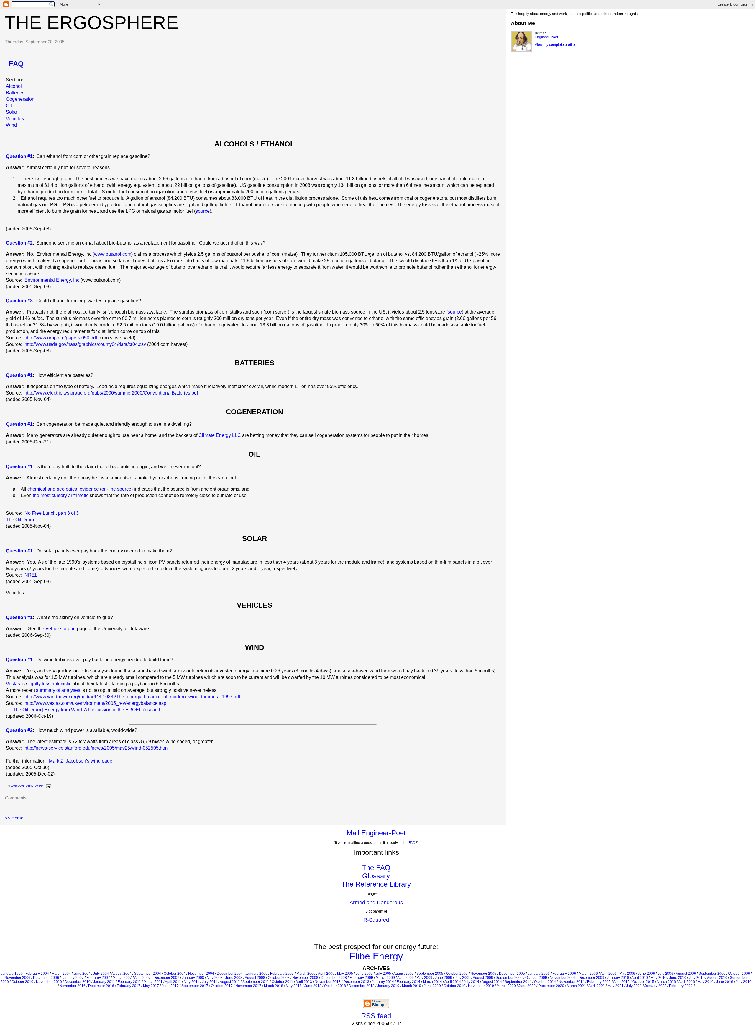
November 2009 (563, 978)
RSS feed (376, 1016)
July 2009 (462, 978)
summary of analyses (58, 690)
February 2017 (128, 986)
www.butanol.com (112, 254)
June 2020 (527, 986)
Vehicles (15, 118)
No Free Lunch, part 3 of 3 (51, 513)
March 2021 (576, 986)
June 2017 (170, 986)
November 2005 (483, 973)
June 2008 (233, 978)
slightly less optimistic (48, 683)
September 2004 (147, 973)
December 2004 (230, 973)
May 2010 (659, 978)
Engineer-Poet (546, 37)
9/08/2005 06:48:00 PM (27, 785)
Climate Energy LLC (219, 435)
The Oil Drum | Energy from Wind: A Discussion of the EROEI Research (87, 709)
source (203, 211)
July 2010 (697, 978)
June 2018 (312, 986)
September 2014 (518, 982)
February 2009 (361, 978)
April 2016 (686, 982)
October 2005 (457, 973)
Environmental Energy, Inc (51, 280)
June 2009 (443, 978)
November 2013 (328, 982)
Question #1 (19, 550)
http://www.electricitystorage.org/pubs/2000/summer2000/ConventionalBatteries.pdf (111, 392)
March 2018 (273, 986)
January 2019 (388, 986)
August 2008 (255, 978)
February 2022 (681, 986)
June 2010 (677, 978)
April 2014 (452, 982)
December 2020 (551, 986)
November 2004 (201, 973)
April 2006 (608, 973)
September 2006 (712, 973)
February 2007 (98, 978)
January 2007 (73, 978)
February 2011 (129, 982)
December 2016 (101, 986)
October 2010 (22, 982)
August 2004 (121, 973)
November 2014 (572, 982)
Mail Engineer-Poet (376, 833)
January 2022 (655, 986)
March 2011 (153, 982)
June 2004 (82, 973)
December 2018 (362, 986)
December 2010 (78, 982)
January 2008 (193, 978)
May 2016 (705, 982)
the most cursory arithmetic (60, 495)
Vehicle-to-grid (60, 628)
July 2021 (634, 986)
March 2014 (432, 982)
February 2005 (282, 973)
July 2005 (383, 973)
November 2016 (73, 986)
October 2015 (643, 982)
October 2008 (279, 978)
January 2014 (383, 982)
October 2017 (222, 986)
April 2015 (621, 982)
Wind (11, 125)
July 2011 (209, 982)
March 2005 (306, 973)
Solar (11, 112)
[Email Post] (47, 785)
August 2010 (717, 978)
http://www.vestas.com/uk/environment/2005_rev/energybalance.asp (95, 703)
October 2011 (282, 982)
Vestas (13, 683)
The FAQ (376, 868)
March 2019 (411, 986)
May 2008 (215, 978)
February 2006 (564, 973)
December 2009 (591, 978)
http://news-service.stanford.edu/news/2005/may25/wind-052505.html (96, 747)
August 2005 (403, 973)
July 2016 (743, 982)
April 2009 (405, 978)
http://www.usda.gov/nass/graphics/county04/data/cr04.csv (85, 344)
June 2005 (364, 973)
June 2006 (646, 973)
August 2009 (483, 978)
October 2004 (175, 973)
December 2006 (46, 978)
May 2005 (345, 973)
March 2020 (506, 986)
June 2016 (724, 982)
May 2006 (627, 973)
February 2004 (37, 973)
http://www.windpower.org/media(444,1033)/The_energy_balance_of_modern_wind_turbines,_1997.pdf (132, 696)
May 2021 (615, 986)
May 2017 (151, 986)
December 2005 (512, 973)
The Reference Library (376, 884)
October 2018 (335, 986)
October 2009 (536, 978)
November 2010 (49, 982)
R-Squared (376, 920)
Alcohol (14, 86)
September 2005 (429, 973)
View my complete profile (555, 45)
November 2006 (17, 978)
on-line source (116, 488)
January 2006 (539, 973)
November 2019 (481, 986)
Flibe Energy (376, 956)
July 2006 (665, 973)
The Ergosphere (91, 22)
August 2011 (230, 982)
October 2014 (545, 982)
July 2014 (471, 982)
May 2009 (424, 978)
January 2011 (104, 982)
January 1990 (12, 973)
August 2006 (686, 973)
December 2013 (356, 982)
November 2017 (248, 986)
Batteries (15, 92)
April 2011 (173, 982)
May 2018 (294, 986)
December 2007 (166, 978)
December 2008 (334, 978)
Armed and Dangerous (376, 902)
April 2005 (326, 973)
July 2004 (101, 973)
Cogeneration (20, 99)
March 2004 (61, 973)
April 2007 (142, 978)
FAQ (16, 64)
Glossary (376, 876)
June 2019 (432, 986)
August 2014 (492, 982)
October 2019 (454, 986)
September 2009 (509, 978)
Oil (9, 105)
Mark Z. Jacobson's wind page (80, 760)
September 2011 (255, 982)
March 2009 (385, 978)
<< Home (14, 817)
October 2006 (739, 973)
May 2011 (191, 982)
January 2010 (618, 978)
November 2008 (305, 978)
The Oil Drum (20, 519)
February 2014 (408, 982)
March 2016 (666, 982)
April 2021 (596, 986)
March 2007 (122, 978)
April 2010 (639, 978)
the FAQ (409, 843)
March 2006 (588, 973)
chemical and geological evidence (63, 488)
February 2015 (599, 982)
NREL (30, 575)
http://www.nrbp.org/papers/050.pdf (60, 337)
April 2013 (304, 982)
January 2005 (256, 973)
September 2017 (194, 986)
